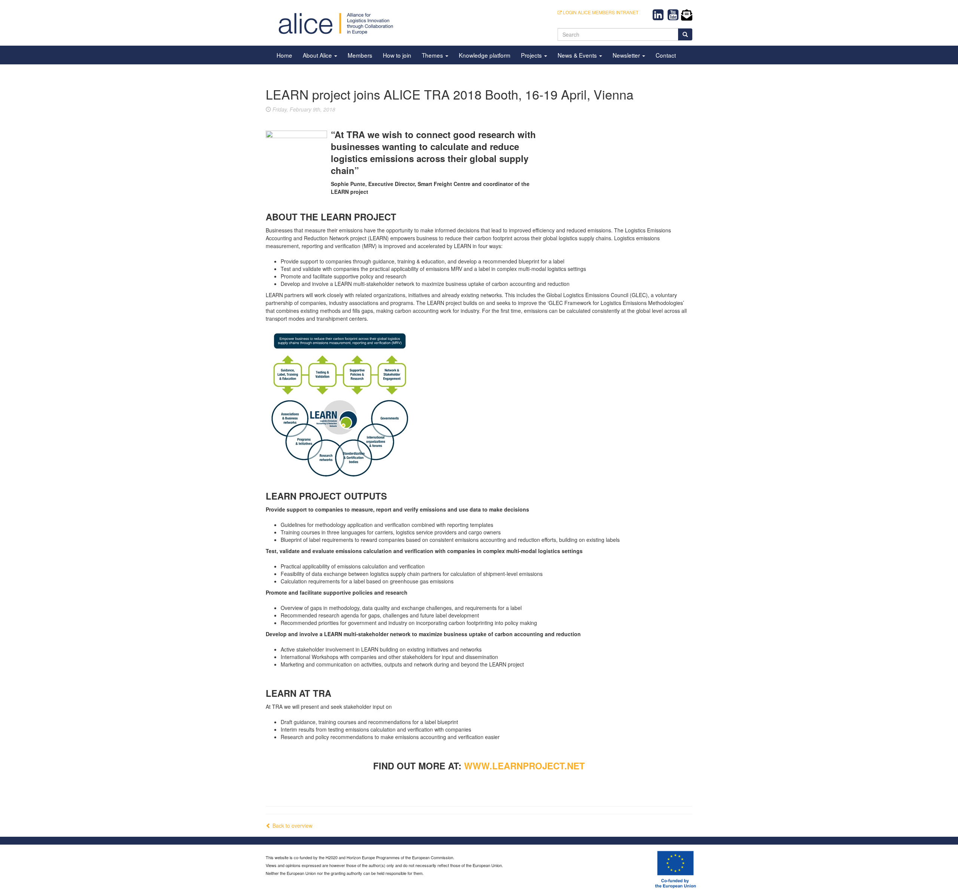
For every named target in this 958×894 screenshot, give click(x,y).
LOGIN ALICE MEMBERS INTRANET (600, 12)
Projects (532, 55)
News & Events (578, 55)
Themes (433, 55)
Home (284, 55)
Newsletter (627, 55)
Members (360, 55)
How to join (397, 55)
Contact (666, 55)
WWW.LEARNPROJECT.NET (524, 765)
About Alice (318, 55)
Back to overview (291, 825)
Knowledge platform (484, 55)
